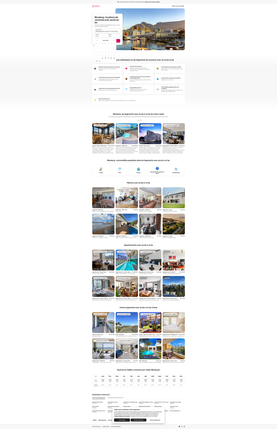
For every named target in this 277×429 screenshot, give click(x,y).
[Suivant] (141, 120)
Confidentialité (105, 426)
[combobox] (107, 31)
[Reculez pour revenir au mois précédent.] (97, 40)
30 (97, 61)
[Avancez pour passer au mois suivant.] (113, 40)
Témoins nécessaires (138, 420)
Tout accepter (122, 420)
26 (105, 58)
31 (99, 61)
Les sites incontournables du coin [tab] (115, 397)
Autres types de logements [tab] (98, 397)
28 (111, 58)
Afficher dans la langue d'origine (152, 2)
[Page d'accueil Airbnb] (96, 6)
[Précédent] (136, 120)
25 (102, 58)
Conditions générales (116, 426)
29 (113, 58)
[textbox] (101, 36)
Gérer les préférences (155, 420)
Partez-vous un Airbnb (178, 6)
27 (108, 58)
